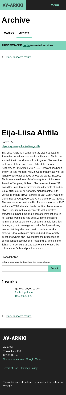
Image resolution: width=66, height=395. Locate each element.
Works (9, 33)
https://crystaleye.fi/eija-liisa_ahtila (21, 146)
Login (26, 45)
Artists (24, 33)
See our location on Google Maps (22, 359)
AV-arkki (13, 5)
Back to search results (18, 57)
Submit (54, 268)
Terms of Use (10, 368)
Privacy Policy (29, 368)
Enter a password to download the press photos (26, 262)
